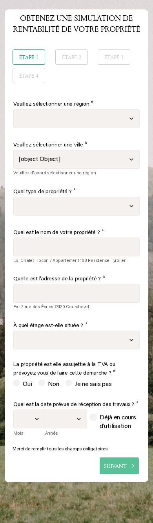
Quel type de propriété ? (44, 191)
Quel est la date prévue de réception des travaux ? (75, 404)
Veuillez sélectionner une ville (50, 145)
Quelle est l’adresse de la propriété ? (59, 278)
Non (53, 384)
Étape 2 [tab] (71, 57)
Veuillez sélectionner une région (53, 104)
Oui (27, 384)
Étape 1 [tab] (28, 57)
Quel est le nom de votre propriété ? (58, 232)
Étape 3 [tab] (114, 57)
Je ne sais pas (93, 384)
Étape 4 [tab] (28, 75)
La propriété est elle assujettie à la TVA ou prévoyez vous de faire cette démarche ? (65, 369)
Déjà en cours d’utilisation (119, 422)
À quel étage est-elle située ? (50, 325)
